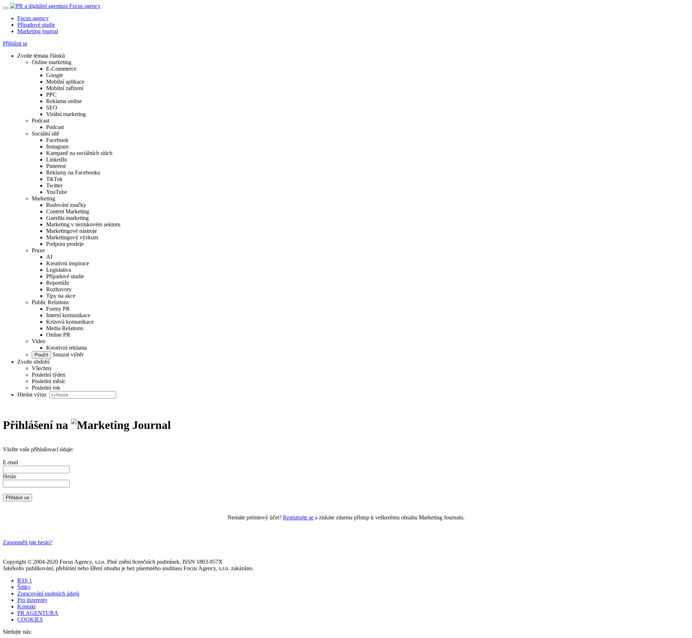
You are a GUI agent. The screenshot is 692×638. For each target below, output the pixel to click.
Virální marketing (66, 114)
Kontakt (26, 606)
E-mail (10, 462)
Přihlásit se (15, 43)
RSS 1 (24, 580)
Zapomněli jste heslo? (27, 542)
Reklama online (64, 101)
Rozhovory (59, 289)
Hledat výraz (32, 394)
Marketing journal (37, 31)
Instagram (57, 146)
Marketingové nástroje (71, 231)
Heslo (9, 476)
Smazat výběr (67, 354)
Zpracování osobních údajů (48, 593)
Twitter (54, 185)
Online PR (58, 335)
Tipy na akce (60, 296)
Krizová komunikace (70, 322)
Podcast (40, 121)
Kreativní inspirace (67, 263)
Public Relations (50, 302)
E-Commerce (61, 69)
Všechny (42, 368)
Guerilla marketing (67, 218)
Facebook (57, 140)
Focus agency (33, 18)
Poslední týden (48, 375)
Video (38, 341)
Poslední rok (46, 388)
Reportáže (57, 283)
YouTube (56, 192)
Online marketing (51, 62)
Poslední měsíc (49, 381)
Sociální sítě (45, 133)
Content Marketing (67, 211)
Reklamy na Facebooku (73, 172)
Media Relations (64, 328)
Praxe (38, 250)
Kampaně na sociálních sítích (79, 153)
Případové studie (36, 25)
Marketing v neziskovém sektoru (83, 224)
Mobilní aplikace (65, 82)
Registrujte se (298, 517)
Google (54, 75)
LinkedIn (56, 159)
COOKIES (30, 619)
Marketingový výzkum (72, 237)
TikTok (54, 179)
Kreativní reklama (66, 348)
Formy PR (58, 309)
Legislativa (58, 270)
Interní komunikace (68, 315)
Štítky (24, 587)
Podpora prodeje (65, 244)
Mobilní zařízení (64, 88)
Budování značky (66, 205)
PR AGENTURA (37, 613)
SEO (51, 108)
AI (49, 257)
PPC (51, 95)
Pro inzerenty (32, 600)
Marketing (43, 198)
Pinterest (56, 166)
